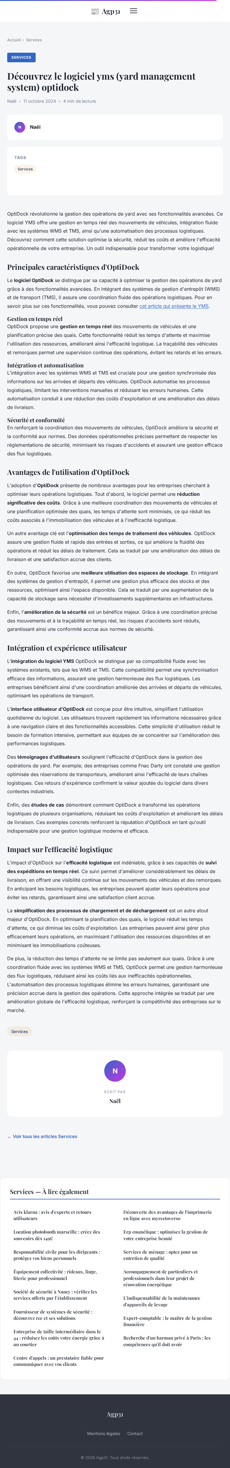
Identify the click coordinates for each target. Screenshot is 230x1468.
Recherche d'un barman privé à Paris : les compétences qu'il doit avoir (167, 1341)
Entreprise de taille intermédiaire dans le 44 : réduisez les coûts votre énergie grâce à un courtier (58, 1337)
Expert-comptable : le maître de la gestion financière (167, 1321)
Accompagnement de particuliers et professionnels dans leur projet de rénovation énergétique (160, 1278)
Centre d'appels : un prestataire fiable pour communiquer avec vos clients (58, 1361)
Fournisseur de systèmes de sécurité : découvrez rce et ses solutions (52, 1315)
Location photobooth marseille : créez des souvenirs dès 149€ (56, 1235)
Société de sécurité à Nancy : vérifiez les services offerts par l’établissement (55, 1295)
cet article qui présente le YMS (174, 306)
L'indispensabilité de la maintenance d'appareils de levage (161, 1301)
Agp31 (105, 11)
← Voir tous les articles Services (42, 1136)
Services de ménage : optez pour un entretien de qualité (160, 1255)
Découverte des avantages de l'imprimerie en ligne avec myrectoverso (167, 1215)
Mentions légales (103, 1433)
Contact (135, 1433)
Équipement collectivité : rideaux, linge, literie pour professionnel (55, 1275)
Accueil (14, 39)
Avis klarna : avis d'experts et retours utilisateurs (52, 1215)
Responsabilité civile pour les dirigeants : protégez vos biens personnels (56, 1255)
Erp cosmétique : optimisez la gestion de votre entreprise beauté (165, 1235)
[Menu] (134, 11)
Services (34, 39)
